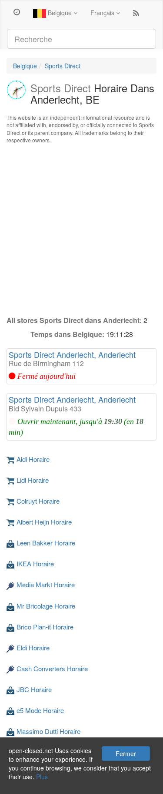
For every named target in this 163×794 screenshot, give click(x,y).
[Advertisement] (81, 229)
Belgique (59, 12)
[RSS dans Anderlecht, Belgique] (136, 15)
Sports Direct (62, 65)
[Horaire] (17, 11)
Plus (42, 776)
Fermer (126, 753)
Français (103, 12)
